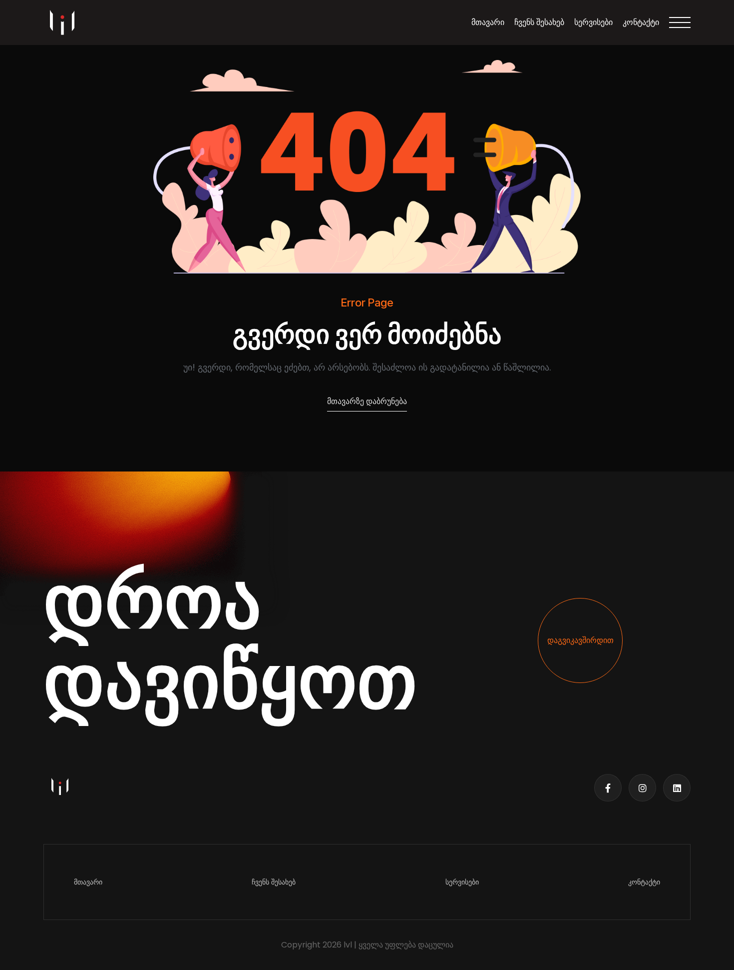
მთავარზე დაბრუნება (367, 401)
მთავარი (487, 22)
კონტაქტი (641, 22)
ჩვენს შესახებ (539, 22)
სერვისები (593, 22)
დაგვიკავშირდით (580, 640)
